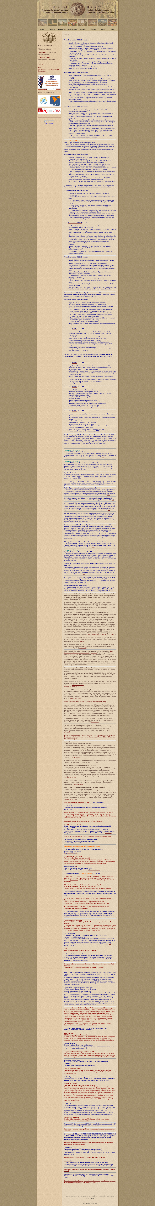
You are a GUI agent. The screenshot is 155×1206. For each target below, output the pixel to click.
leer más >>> (95, 722)
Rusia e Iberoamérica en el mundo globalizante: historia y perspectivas (89, 652)
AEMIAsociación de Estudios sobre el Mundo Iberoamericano (48, 69)
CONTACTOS (93, 29)
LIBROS (40, 64)
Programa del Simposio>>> (71, 686)
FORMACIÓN (83, 29)
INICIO (42, 29)
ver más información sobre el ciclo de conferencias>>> (100, 634)
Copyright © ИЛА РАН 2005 (90, 1203)
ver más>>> (83, 641)
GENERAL (52, 29)
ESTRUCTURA (62, 29)
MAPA (103, 29)
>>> (83, 599)
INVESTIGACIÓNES (73, 29)
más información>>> (78, 685)
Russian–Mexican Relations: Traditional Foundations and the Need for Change (85, 701)
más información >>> (70, 799)
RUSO (112, 29)
